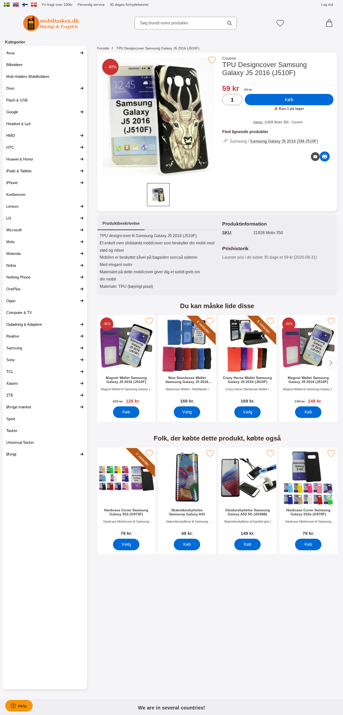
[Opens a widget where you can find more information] (19, 706)
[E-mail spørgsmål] (315, 156)
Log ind (327, 5)
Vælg (187, 412)
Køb (289, 99)
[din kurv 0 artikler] (330, 23)
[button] (103, 363)
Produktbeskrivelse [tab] (121, 223)
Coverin (229, 58)
